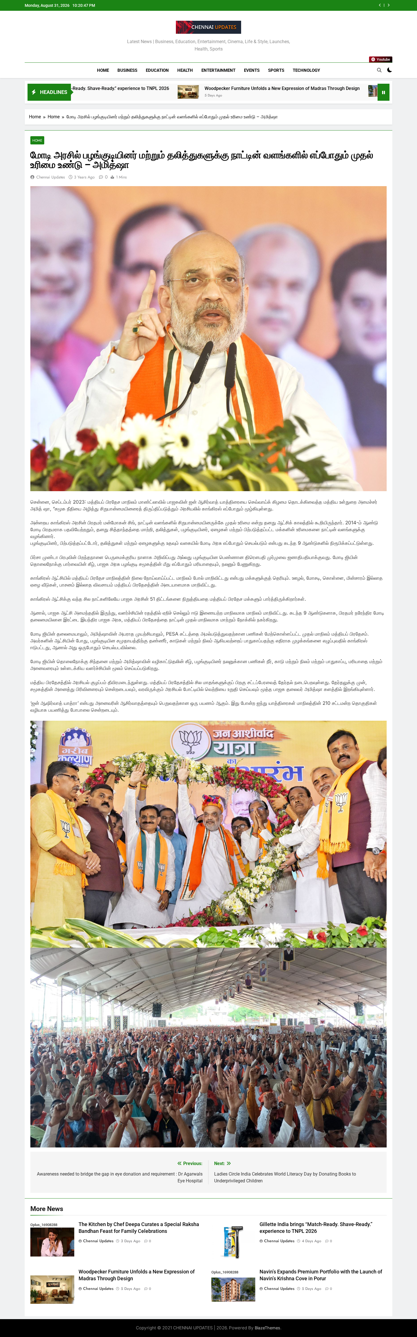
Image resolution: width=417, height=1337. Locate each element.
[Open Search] (379, 70)
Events (252, 70)
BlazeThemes (267, 1327)
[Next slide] (388, 5)
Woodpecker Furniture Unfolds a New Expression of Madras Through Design (147, 88)
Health (185, 70)
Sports (276, 70)
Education (157, 70)
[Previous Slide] (380, 5)
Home (103, 70)
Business (127, 70)
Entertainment (218, 70)
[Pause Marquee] (383, 92)
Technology (306, 70)
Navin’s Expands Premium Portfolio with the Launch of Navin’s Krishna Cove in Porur (291, 5)
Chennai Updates (50, 177)
